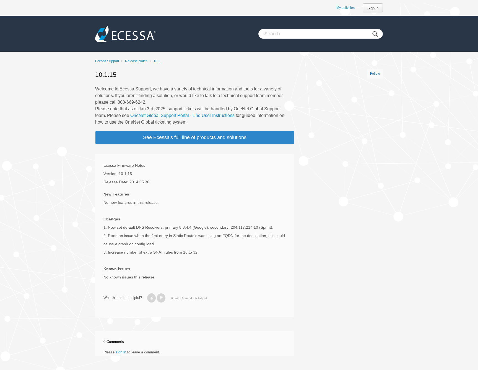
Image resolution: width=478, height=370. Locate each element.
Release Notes (136, 61)
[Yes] (151, 298)
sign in (121, 352)
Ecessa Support (107, 61)
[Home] (125, 34)
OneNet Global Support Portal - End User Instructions (182, 115)
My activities (345, 8)
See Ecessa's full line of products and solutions (194, 137)
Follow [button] (375, 73)
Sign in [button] (372, 8)
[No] (161, 298)
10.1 (157, 61)
